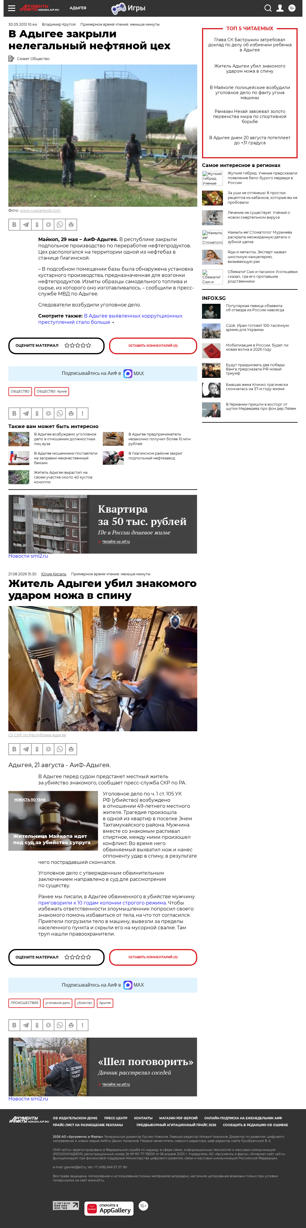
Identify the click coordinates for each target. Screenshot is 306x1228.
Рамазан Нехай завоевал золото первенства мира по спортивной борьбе (250, 116)
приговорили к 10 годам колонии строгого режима (102, 903)
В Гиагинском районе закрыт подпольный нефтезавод (155, 455)
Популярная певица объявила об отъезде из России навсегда (255, 308)
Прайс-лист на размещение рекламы (88, 1125)
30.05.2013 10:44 (22, 24)
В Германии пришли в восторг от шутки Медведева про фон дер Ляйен (261, 406)
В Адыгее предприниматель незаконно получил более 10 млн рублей (159, 439)
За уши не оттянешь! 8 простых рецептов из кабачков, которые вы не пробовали (262, 198)
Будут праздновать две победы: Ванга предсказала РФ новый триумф (255, 369)
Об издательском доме (75, 1118)
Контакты (143, 1118)
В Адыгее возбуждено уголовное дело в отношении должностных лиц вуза (65, 439)
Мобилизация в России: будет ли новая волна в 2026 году (257, 347)
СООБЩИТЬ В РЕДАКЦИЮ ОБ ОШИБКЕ (255, 1125)
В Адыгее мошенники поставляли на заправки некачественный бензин (65, 458)
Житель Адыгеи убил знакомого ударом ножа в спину (249, 69)
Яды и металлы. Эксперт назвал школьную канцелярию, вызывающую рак (257, 257)
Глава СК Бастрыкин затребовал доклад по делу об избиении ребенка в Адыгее (250, 45)
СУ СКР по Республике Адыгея (37, 735)
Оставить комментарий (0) (153, 346)
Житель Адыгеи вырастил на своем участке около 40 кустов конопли (63, 477)
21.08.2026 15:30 (22, 574)
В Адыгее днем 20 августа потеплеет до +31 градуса (249, 140)
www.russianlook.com (40, 210)
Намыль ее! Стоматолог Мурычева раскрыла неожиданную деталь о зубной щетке (260, 237)
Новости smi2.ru (28, 556)
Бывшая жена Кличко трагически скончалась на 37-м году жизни (257, 387)
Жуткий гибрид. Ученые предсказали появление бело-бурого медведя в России (262, 178)
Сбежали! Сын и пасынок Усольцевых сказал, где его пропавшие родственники (263, 276)
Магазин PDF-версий (178, 1118)
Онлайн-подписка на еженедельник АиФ (243, 1118)
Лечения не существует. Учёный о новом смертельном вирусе (259, 215)
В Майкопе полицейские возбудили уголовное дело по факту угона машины (250, 92)
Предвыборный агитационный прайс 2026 (176, 1125)
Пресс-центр (115, 1118)
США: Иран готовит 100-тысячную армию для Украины (257, 328)
